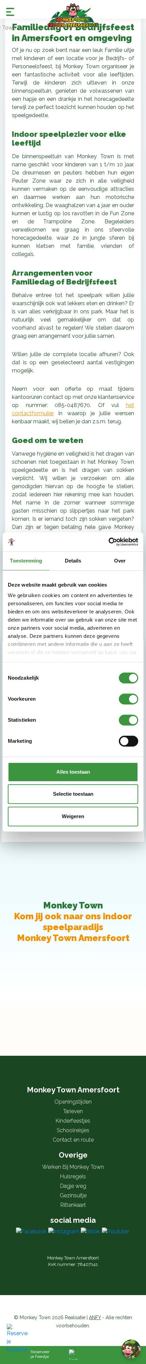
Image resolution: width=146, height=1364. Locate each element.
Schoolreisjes (73, 1130)
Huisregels (73, 1176)
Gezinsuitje (73, 1195)
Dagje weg (73, 1186)
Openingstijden (73, 1102)
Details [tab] (73, 561)
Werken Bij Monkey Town (73, 1167)
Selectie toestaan (73, 794)
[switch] (128, 699)
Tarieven (73, 1111)
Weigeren (73, 816)
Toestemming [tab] (26, 561)
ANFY (95, 1317)
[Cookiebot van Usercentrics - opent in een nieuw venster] (108, 541)
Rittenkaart (73, 1205)
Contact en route (73, 1140)
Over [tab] (120, 561)
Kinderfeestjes (73, 1121)
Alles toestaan (73, 772)
